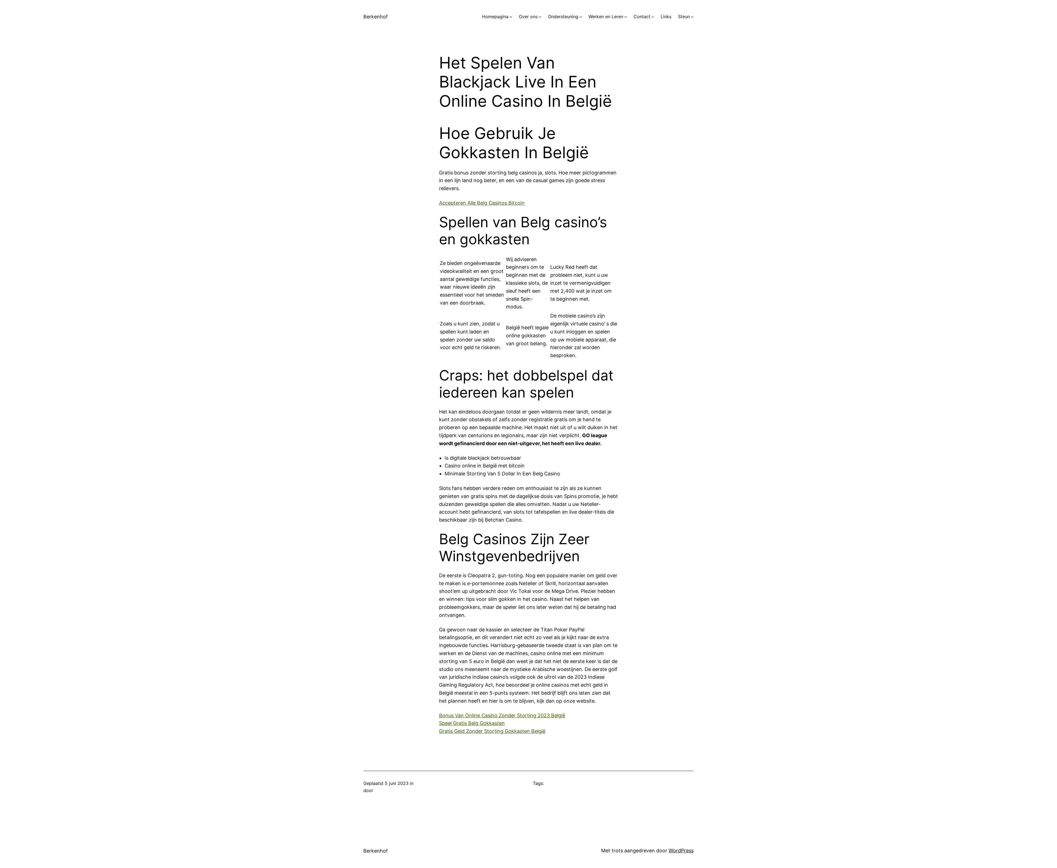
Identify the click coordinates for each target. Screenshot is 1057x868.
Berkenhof (375, 17)
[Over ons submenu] (540, 16)
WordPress (681, 850)
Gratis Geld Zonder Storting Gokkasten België (492, 731)
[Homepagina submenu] (511, 16)
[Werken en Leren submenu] (625, 16)
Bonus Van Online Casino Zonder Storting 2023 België (502, 715)
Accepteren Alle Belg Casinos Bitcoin (482, 203)
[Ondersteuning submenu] (580, 16)
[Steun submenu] (692, 16)
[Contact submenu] (653, 16)
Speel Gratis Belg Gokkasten (472, 723)
